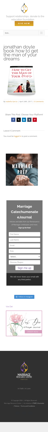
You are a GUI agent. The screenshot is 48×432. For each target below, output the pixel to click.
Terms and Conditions (28, 406)
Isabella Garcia (11, 101)
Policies (17, 406)
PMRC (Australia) (38, 403)
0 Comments (39, 101)
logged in (17, 136)
